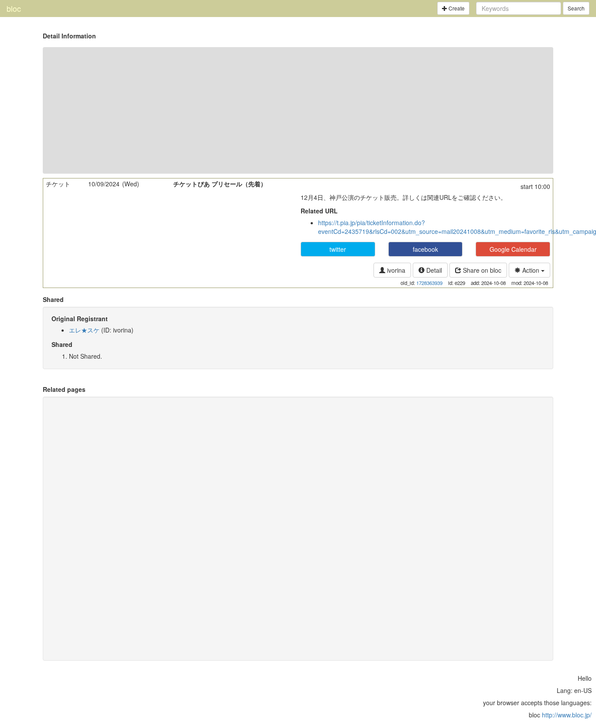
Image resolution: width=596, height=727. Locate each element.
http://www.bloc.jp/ (567, 714)
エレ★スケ (84, 330)
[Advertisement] (298, 110)
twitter (337, 249)
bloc (14, 8)
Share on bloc (481, 270)
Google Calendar (513, 249)
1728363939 (429, 282)
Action (531, 270)
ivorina (395, 270)
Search (576, 8)
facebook (425, 249)
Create (456, 8)
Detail (433, 270)
